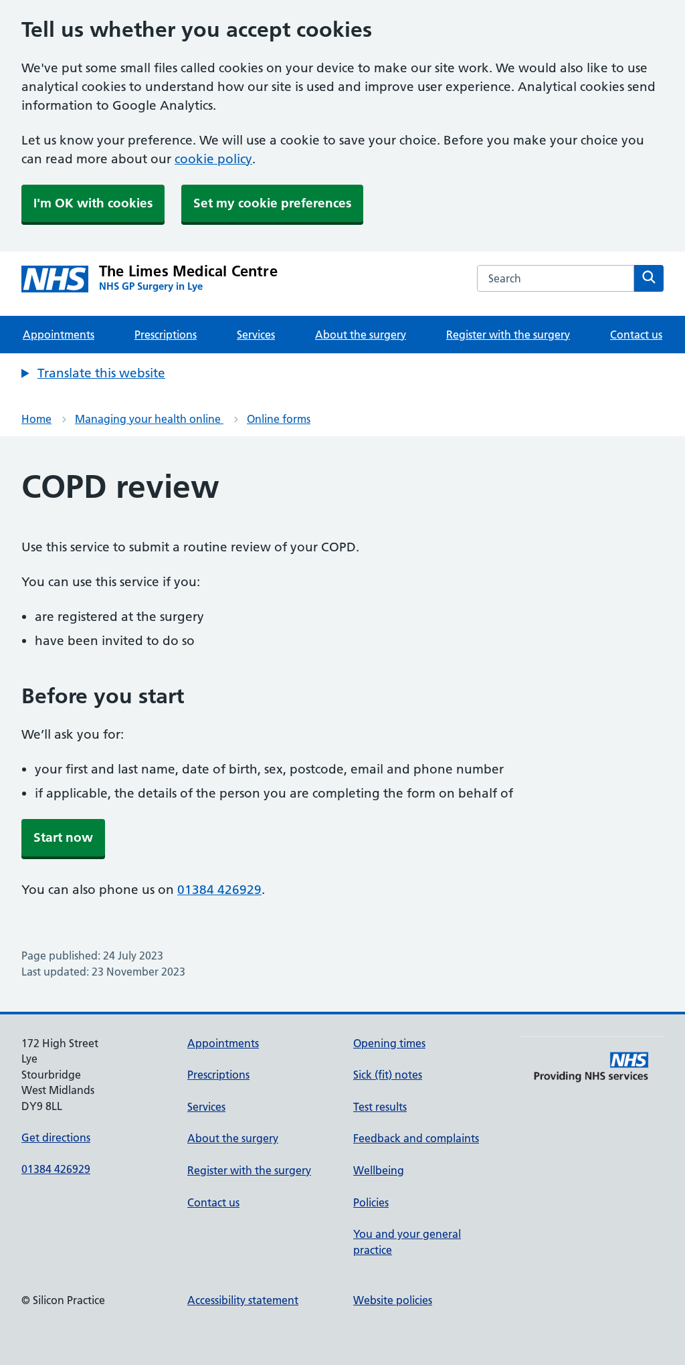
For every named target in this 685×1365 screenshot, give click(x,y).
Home (36, 419)
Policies (371, 1202)
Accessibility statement (242, 1300)
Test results (380, 1106)
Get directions (55, 1137)
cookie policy (213, 159)
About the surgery (360, 334)
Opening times (389, 1043)
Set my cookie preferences (272, 203)
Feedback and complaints (416, 1138)
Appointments (58, 334)
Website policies (392, 1300)
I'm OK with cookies (93, 203)
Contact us (636, 334)
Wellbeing (378, 1170)
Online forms (278, 419)
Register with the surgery (508, 334)
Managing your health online (149, 419)
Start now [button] (63, 837)
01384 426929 (219, 889)
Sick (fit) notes (387, 1074)
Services (256, 334)
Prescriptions (165, 334)
